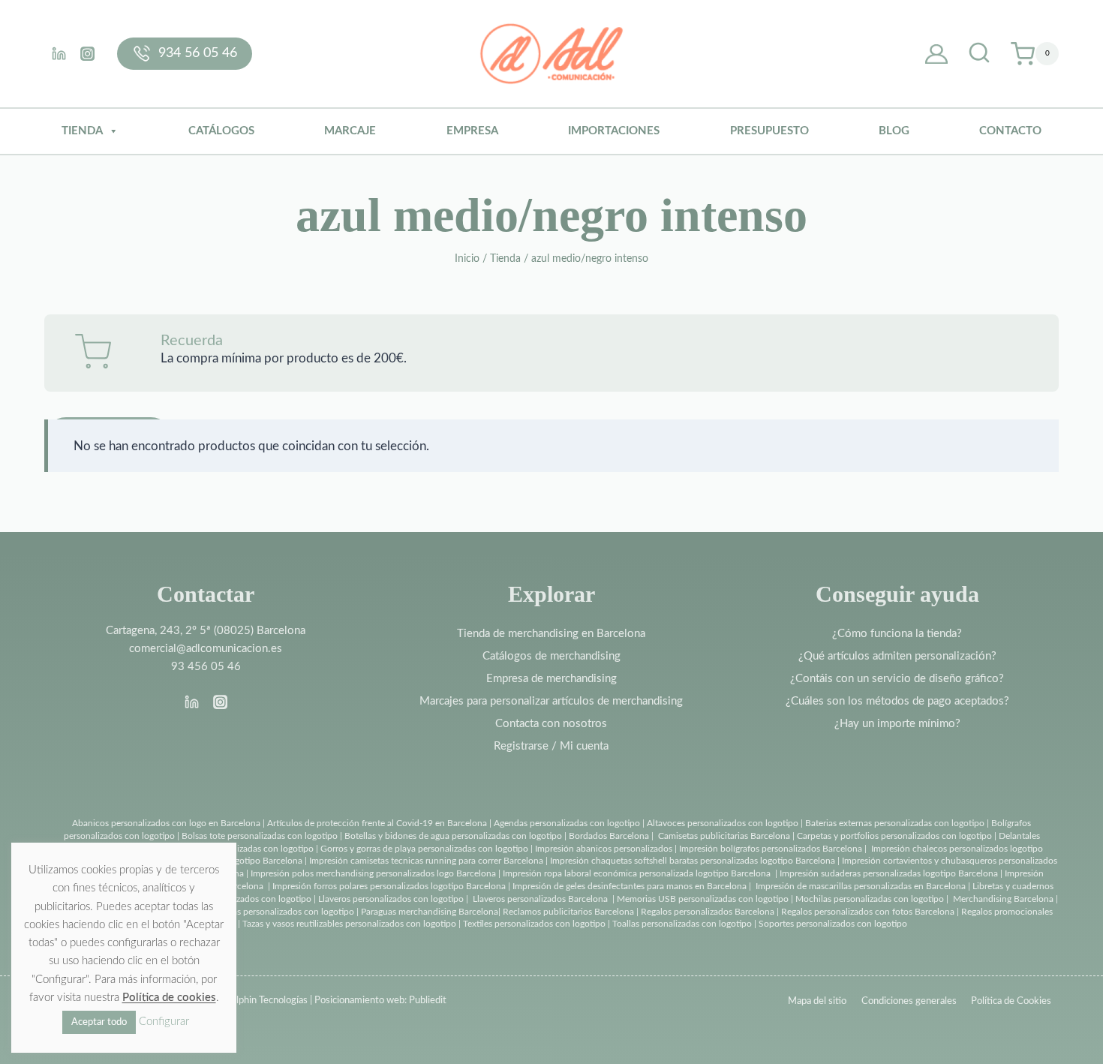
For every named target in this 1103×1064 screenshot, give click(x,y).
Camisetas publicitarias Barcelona (724, 835)
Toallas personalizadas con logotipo (682, 923)
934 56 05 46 (197, 53)
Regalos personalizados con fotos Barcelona (867, 911)
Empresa (472, 131)
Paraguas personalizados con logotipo (280, 911)
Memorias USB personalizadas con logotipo (703, 898)
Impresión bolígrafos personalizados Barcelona (770, 848)
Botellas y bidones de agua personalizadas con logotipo (453, 835)
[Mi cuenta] (936, 54)
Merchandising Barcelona (1003, 898)
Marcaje (350, 131)
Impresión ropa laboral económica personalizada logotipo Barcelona (637, 873)
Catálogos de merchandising (551, 656)
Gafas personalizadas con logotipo (245, 848)
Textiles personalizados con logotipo (534, 923)
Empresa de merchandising (551, 678)
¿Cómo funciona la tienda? (897, 633)
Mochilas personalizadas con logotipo (869, 898)
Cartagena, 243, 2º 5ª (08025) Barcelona (205, 630)
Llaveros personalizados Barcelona (540, 898)
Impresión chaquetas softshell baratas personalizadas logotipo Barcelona (692, 860)
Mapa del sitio (817, 1001)
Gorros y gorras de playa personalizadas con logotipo (424, 848)
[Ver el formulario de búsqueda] (979, 54)
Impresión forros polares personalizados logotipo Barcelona (389, 886)
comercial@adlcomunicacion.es (205, 648)
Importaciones (614, 131)
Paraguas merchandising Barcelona (429, 911)
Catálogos (221, 131)
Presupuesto (769, 131)
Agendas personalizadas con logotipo (567, 823)
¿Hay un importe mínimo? (897, 723)
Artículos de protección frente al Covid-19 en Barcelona (377, 823)
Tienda (82, 131)
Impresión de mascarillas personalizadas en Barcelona (861, 886)
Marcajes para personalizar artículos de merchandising (551, 701)
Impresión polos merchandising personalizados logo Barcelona (373, 873)
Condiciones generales (909, 1001)
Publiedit (427, 1000)
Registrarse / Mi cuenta (551, 746)
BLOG (894, 131)
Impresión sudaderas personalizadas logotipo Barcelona (889, 873)
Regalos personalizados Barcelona (707, 911)
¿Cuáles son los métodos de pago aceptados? (897, 701)
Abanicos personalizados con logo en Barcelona (166, 823)
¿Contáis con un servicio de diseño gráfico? (897, 678)
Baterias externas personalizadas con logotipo (894, 823)
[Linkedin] (58, 53)
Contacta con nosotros (551, 723)
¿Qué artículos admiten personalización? (897, 656)
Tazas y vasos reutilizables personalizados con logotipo (349, 923)
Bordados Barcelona (609, 835)
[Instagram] (87, 53)
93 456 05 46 (206, 666)
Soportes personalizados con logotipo (833, 923)
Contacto (1010, 131)
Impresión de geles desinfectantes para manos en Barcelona (629, 886)
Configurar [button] (164, 1021)
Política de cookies (169, 997)
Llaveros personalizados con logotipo (391, 898)
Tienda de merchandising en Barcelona (551, 633)
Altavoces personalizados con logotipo (722, 823)
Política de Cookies (1011, 1001)
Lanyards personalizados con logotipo (237, 898)
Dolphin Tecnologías (266, 1000)
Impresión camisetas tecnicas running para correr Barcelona (426, 860)
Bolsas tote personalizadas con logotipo (260, 835)
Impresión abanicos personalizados (605, 848)
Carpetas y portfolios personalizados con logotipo (894, 835)
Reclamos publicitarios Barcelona (568, 911)
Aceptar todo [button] (99, 1022)
